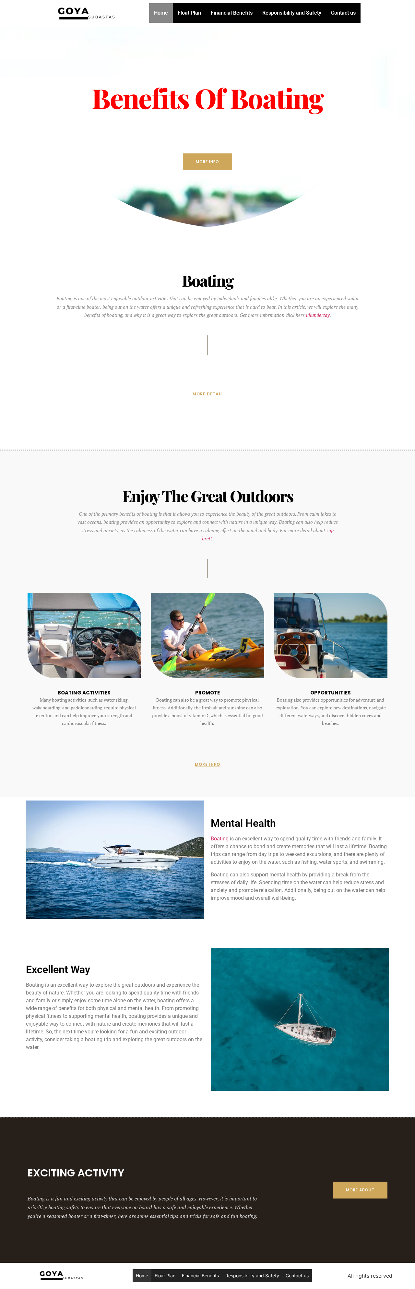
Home (161, 13)
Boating (220, 839)
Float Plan (189, 13)
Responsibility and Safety (291, 13)
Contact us (343, 13)
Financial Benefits (232, 13)
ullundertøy (318, 315)
